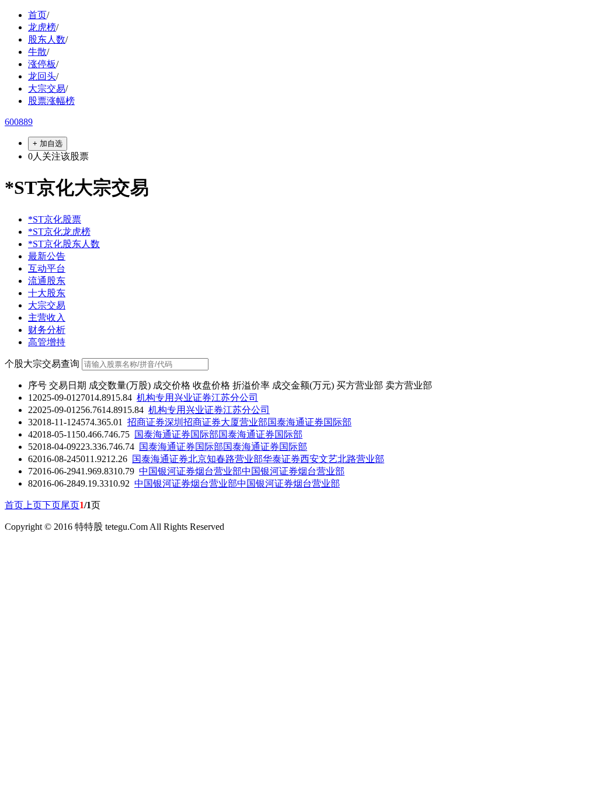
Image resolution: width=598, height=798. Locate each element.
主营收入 (46, 317)
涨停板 (42, 64)
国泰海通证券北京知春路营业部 (197, 459)
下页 (51, 505)
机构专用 (155, 398)
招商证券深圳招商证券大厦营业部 (197, 422)
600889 (19, 122)
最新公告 (46, 256)
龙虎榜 (42, 27)
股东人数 (46, 39)
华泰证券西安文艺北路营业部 (323, 459)
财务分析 (46, 330)
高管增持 (46, 342)
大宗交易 (46, 88)
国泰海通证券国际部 (309, 422)
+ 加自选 (47, 143)
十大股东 (46, 293)
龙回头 (42, 76)
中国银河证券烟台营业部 (190, 471)
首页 (37, 15)
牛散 (37, 52)
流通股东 (46, 281)
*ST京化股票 (54, 219)
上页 (32, 505)
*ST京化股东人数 (64, 244)
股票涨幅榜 (51, 101)
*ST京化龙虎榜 (59, 232)
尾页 (70, 505)
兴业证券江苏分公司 (216, 398)
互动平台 (46, 268)
